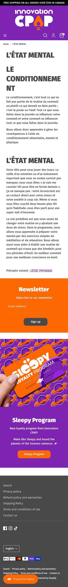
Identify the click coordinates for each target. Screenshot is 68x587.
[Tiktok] (16, 528)
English (10, 548)
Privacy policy (12, 491)
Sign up (35, 321)
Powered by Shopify (46, 578)
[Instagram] (10, 528)
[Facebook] (5, 528)
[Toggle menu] (5, 35)
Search (7, 485)
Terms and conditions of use (21, 509)
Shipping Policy (13, 503)
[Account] (53, 34)
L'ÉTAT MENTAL (19, 44)
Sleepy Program (34, 454)
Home (6, 44)
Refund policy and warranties (22, 497)
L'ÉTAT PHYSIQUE (41, 270)
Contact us (10, 515)
